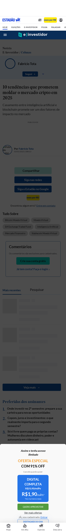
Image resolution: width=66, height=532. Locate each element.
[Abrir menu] (5, 34)
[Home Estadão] (11, 20)
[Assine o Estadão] (50, 20)
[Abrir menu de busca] (60, 34)
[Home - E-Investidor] (33, 34)
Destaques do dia (33, 521)
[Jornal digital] (39, 20)
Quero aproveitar (33, 507)
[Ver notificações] (60, 20)
